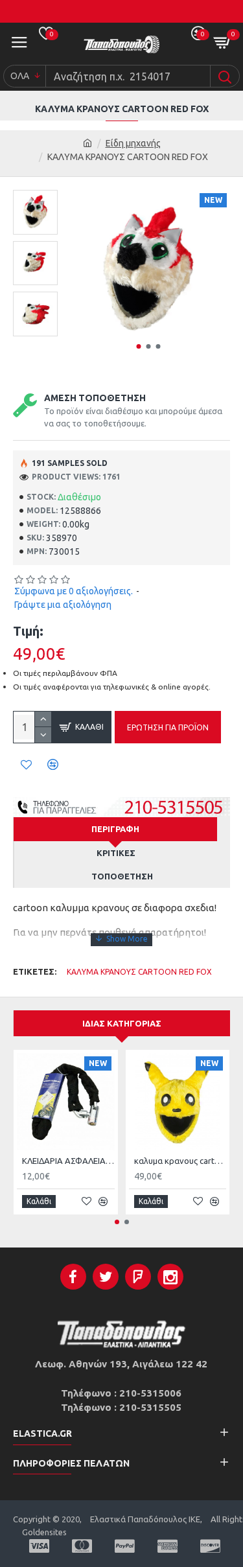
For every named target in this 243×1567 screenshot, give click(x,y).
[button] (139, 346)
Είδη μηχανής (133, 143)
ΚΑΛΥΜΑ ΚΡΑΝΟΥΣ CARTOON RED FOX (139, 972)
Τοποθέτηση (122, 876)
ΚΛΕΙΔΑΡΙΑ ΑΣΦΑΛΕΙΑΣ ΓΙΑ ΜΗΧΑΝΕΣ (68, 1160)
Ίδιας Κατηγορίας (121, 1023)
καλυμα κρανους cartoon (180, 1160)
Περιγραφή (115, 828)
